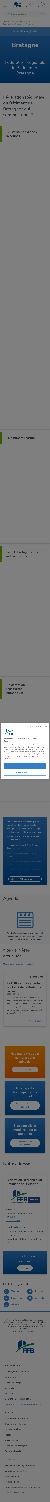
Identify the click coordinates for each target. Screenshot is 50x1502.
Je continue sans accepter (38, 726)
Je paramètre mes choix (25, 773)
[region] (25, 751)
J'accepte (25, 766)
